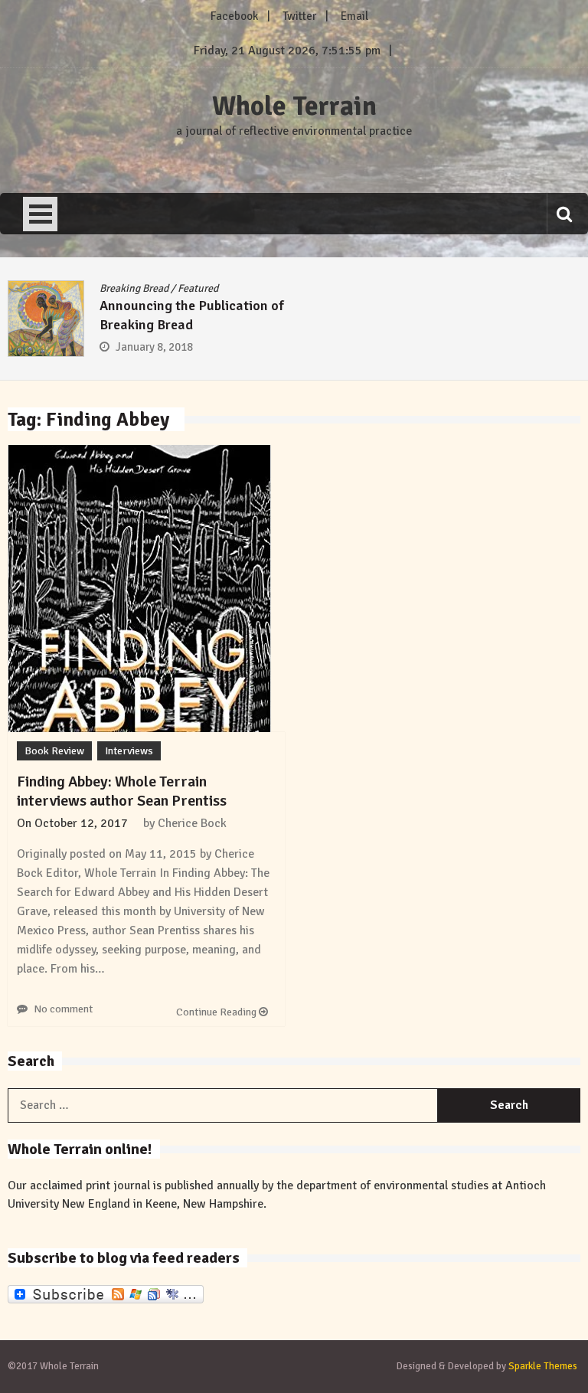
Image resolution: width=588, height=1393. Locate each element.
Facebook (234, 16)
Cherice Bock (192, 823)
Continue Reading (217, 1012)
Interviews (129, 750)
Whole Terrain (294, 106)
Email (354, 16)
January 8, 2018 (154, 347)
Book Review (54, 750)
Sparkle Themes (542, 1366)
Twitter (299, 16)
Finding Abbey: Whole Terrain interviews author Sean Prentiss (122, 791)
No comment (63, 1008)
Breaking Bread (134, 288)
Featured (198, 288)
